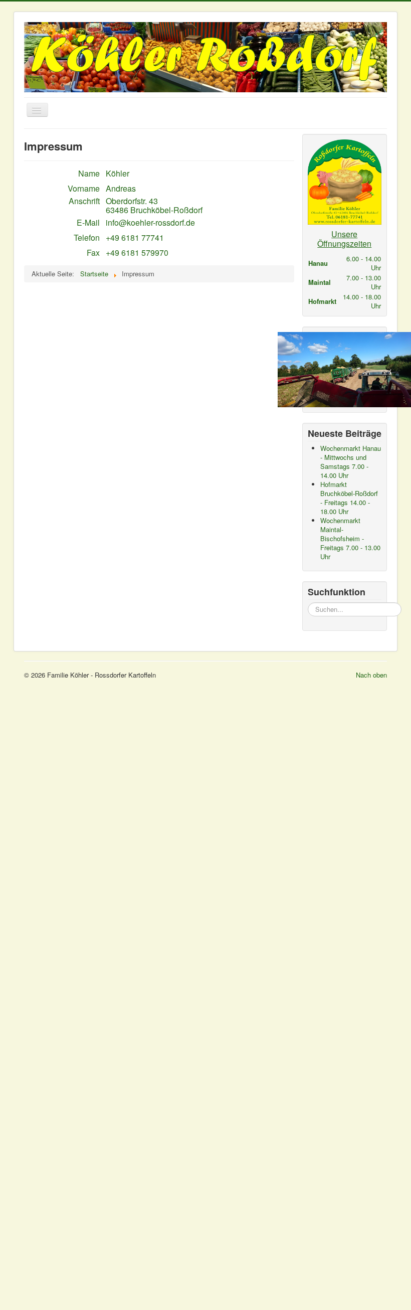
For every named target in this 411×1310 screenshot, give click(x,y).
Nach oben (371, 675)
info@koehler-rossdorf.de (150, 222)
